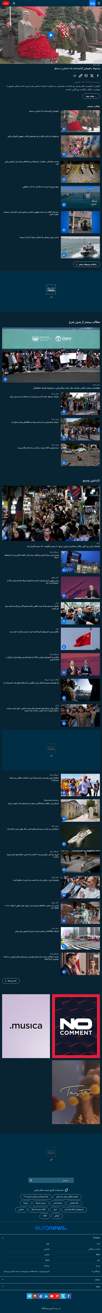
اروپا (98, 1243)
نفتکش (56, 1216)
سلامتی (21, 1209)
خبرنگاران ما (96, 1271)
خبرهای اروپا (54, 552)
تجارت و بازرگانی (94, 1249)
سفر (98, 1260)
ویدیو (98, 1265)
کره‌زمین (46, 1249)
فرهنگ (47, 1260)
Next (98, 1254)
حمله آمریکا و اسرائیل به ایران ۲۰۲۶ (36, 1197)
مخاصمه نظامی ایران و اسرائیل (67, 1197)
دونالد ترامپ (57, 1203)
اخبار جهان (55, 578)
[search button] (31, 1180)
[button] (86, 264)
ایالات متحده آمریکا (39, 1209)
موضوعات (96, 1237)
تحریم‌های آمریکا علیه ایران (74, 1209)
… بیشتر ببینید (91, 96)
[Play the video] (51, 35)
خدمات (97, 1279)
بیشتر (98, 1286)
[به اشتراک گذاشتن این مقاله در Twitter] (92, 76)
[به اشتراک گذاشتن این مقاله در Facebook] (98, 76)
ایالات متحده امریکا (52, 680)
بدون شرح (96, 385)
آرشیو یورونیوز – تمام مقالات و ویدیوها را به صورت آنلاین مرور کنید (26, 1271)
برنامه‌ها (46, 1265)
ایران (98, 543)
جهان (47, 1243)
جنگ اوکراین (74, 1203)
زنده (6, 3)
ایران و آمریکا (41, 1203)
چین (57, 629)
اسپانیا (25, 1203)
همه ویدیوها (12, 980)
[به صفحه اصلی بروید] (92, 3)
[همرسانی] (86, 76)
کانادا (45, 1216)
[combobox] (51, 1180)
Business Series (51, 800)
